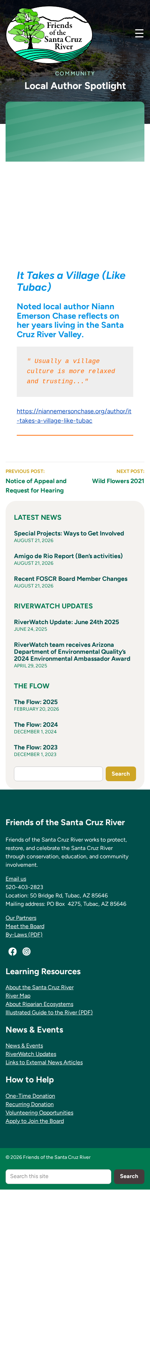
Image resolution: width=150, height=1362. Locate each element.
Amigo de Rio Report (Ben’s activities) (68, 556)
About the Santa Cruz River (40, 987)
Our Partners (21, 918)
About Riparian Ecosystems (39, 1004)
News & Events (24, 1045)
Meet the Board (25, 926)
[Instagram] (26, 951)
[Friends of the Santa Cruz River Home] (49, 35)
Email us (16, 878)
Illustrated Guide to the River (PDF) (49, 1012)
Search (121, 773)
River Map (18, 995)
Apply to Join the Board (35, 1121)
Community (75, 73)
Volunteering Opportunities (39, 1112)
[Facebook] (13, 951)
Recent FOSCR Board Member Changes (70, 578)
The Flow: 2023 (36, 747)
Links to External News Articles (44, 1062)
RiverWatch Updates (31, 1054)
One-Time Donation (30, 1096)
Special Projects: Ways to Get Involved (69, 533)
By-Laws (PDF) (24, 934)
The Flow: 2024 (36, 724)
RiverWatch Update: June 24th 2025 (66, 622)
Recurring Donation (30, 1104)
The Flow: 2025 (36, 701)
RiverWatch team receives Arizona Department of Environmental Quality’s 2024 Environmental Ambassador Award (72, 651)
